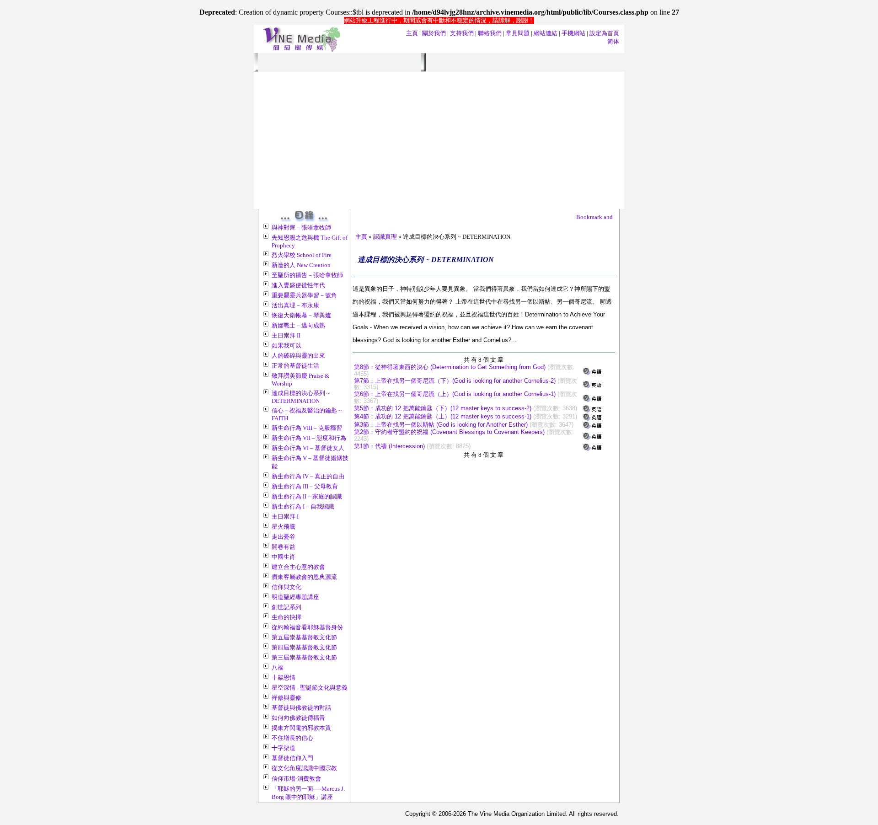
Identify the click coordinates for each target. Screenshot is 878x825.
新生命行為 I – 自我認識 (303, 506)
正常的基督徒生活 (295, 365)
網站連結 (545, 33)
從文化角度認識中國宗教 (304, 768)
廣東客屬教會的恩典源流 (304, 576)
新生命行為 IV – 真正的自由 (308, 476)
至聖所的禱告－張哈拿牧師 (307, 275)
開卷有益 (283, 546)
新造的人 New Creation (301, 265)
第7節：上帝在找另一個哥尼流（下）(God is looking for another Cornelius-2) (455, 380)
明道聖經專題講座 (295, 597)
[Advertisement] (439, 140)
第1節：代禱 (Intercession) (389, 446)
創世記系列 (286, 607)
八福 (278, 667)
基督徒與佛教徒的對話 (301, 707)
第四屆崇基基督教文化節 (304, 647)
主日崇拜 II (286, 335)
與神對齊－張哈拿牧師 (301, 227)
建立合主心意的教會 (298, 566)
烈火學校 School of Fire (302, 255)
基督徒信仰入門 (292, 758)
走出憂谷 (283, 536)
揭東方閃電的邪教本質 (301, 727)
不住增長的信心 (292, 737)
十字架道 (283, 748)
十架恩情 (283, 677)
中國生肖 (283, 556)
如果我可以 (286, 345)
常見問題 (518, 33)
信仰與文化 (286, 587)
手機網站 (573, 33)
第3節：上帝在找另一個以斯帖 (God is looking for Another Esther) (441, 424)
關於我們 (434, 33)
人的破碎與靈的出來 (298, 355)
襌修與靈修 (286, 697)
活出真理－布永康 (295, 305)
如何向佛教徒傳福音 (298, 717)
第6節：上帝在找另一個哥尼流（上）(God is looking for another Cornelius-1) (455, 394)
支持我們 (462, 33)
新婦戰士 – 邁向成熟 (298, 325)
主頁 (412, 33)
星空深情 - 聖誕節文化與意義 (310, 687)
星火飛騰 (283, 526)
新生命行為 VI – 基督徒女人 (308, 448)
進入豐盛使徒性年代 (298, 285)
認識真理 (385, 236)
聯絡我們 (490, 33)
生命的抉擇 (286, 617)
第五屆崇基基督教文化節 (304, 637)
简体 (613, 41)
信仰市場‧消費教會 (296, 778)
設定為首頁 (604, 33)
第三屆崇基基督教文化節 (304, 657)
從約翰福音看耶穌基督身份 (307, 627)
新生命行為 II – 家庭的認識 (307, 496)
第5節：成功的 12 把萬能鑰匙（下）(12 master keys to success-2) (442, 408)
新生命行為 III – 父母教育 (305, 486)
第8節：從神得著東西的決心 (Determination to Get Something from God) (450, 367)
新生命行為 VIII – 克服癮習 (307, 427)
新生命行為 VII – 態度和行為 (309, 437)
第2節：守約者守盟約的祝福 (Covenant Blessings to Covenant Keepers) (449, 432)
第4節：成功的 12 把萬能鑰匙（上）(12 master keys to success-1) (442, 416)
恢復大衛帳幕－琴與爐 (301, 315)
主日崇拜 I (285, 516)
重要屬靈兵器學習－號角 (304, 295)
